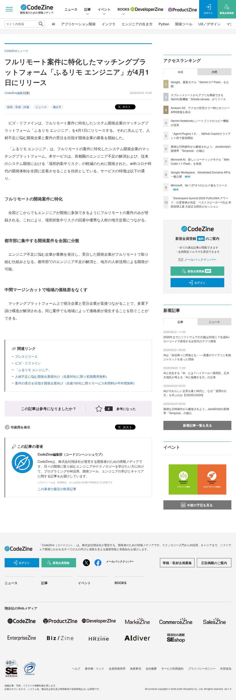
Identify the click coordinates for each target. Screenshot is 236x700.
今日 (180, 72)
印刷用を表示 (20, 427)
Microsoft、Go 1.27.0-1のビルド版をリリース (199, 185)
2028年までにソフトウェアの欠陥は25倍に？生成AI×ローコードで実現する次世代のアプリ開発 (196, 339)
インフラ (108, 23)
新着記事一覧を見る (197, 425)
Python (164, 23)
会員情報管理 (117, 668)
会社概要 (151, 668)
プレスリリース (26, 356)
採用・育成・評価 (18, 107)
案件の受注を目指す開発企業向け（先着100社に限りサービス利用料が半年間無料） (76, 383)
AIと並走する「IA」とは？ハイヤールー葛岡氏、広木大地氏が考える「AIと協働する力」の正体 (196, 375)
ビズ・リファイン (28, 363)
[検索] (41, 24)
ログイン (199, 283)
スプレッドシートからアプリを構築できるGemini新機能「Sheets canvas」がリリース (198, 97)
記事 (87, 9)
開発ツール (183, 23)
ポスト (126, 106)
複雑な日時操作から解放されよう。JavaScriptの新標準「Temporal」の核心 (201, 148)
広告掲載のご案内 (214, 562)
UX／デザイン (209, 23)
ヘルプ (76, 668)
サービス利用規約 (172, 668)
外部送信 (225, 668)
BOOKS (123, 9)
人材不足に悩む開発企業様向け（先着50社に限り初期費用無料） (62, 376)
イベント (104, 9)
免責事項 (135, 668)
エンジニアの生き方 (137, 23)
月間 (214, 72)
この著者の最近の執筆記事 (57, 488)
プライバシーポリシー (202, 668)
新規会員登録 (199, 271)
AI (53, 23)
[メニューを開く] (9, 9)
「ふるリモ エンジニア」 (33, 369)
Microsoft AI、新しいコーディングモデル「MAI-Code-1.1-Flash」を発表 (200, 161)
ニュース (71, 9)
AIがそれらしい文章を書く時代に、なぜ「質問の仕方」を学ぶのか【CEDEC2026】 (195, 393)
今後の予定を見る (200, 505)
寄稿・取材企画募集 (177, 562)
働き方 (57, 107)
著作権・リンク (94, 668)
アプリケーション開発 (78, 23)
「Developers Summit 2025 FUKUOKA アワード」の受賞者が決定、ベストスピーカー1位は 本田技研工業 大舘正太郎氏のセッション (201, 202)
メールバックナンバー (200, 259)
